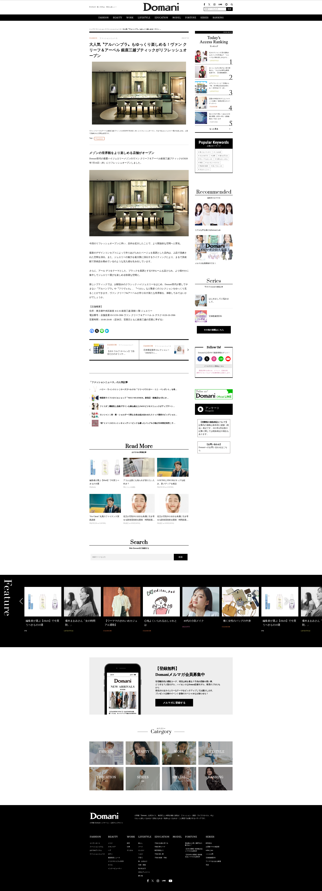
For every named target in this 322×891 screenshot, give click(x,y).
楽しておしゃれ (217, 166)
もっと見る (213, 129)
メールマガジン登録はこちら (214, 366)
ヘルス (140, 854)
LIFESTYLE (144, 17)
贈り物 (140, 876)
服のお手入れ (223, 155)
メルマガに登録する (174, 702)
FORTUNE (190, 17)
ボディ (110, 854)
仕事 (128, 847)
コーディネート (95, 843)
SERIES (204, 17)
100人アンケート (144, 872)
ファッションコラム (96, 847)
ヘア (109, 850)
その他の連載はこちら (214, 329)
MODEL (176, 17)
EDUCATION (161, 17)
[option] (42, 610)
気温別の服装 (203, 166)
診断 (213, 155)
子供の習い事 (159, 854)
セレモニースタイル (213, 162)
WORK (129, 17)
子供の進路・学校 (161, 858)
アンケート (212, 408)
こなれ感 (218, 152)
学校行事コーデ (160, 847)
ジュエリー (100, 138)
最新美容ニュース (114, 858)
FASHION (103, 17)
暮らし (140, 843)
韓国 (201, 162)
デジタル (130, 850)
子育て (140, 858)
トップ (91, 29)
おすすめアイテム (96, 850)
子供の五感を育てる (161, 843)
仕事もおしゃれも (222, 159)
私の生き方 (142, 868)
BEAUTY (117, 17)
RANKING (218, 17)
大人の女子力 (203, 155)
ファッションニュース (113, 29)
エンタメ (141, 850)
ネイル (110, 865)
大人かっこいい (204, 169)
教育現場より (159, 850)
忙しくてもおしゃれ (205, 159)
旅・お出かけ (142, 861)
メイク (110, 843)
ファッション (100, 29)
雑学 (128, 843)
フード (140, 847)
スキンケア (112, 847)
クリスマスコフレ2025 (116, 861)
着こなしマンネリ (205, 152)
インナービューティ (115, 868)
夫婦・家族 (142, 865)
